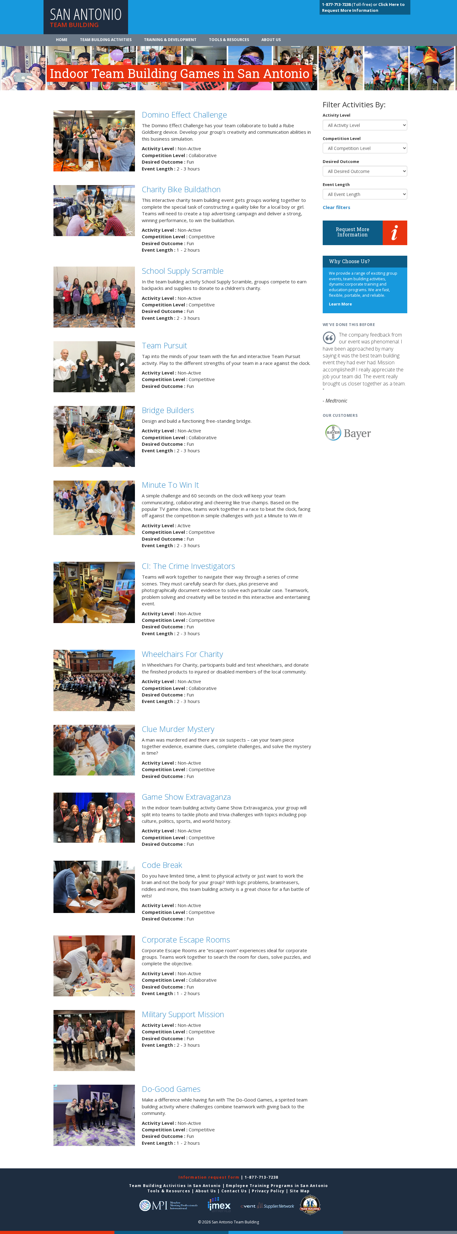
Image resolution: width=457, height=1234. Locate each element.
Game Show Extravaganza (186, 796)
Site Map (300, 1191)
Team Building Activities (106, 39)
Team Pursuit (164, 345)
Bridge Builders (168, 410)
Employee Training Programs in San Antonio (277, 1185)
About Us (271, 39)
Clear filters (336, 207)
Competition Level (342, 138)
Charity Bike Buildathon (181, 189)
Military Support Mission (183, 1014)
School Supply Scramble (183, 270)
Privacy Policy (268, 1191)
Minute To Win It (170, 484)
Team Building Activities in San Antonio (175, 1185)
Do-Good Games (171, 1088)
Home (61, 39)
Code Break (162, 864)
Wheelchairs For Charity (182, 654)
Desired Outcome (341, 161)
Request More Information (352, 232)
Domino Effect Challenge (184, 114)
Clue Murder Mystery (178, 729)
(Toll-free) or (350, 4)
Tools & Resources (229, 39)
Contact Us (234, 1191)
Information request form (209, 1177)
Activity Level (336, 115)
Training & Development (170, 39)
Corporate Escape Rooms (186, 939)
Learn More (340, 304)
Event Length (336, 184)
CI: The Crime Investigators (188, 566)
